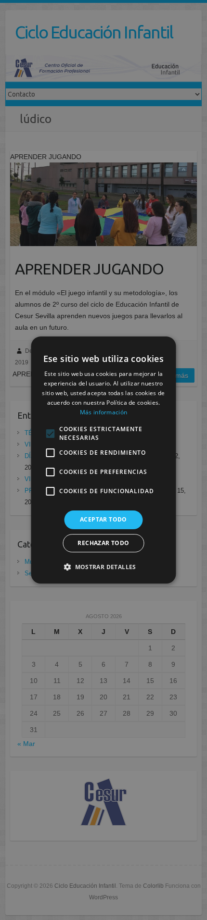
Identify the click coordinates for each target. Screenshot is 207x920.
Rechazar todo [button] (103, 543)
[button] (103, 567)
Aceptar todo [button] (103, 519)
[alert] (103, 460)
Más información (104, 412)
